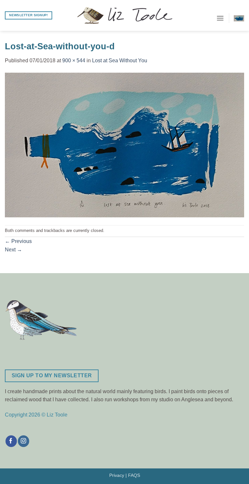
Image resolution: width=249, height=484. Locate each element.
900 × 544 (73, 60)
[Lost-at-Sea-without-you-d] (124, 144)
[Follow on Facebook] (11, 441)
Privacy (116, 475)
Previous (18, 241)
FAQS (134, 475)
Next (13, 249)
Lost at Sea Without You (119, 60)
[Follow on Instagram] (23, 441)
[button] (220, 18)
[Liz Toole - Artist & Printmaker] (124, 15)
